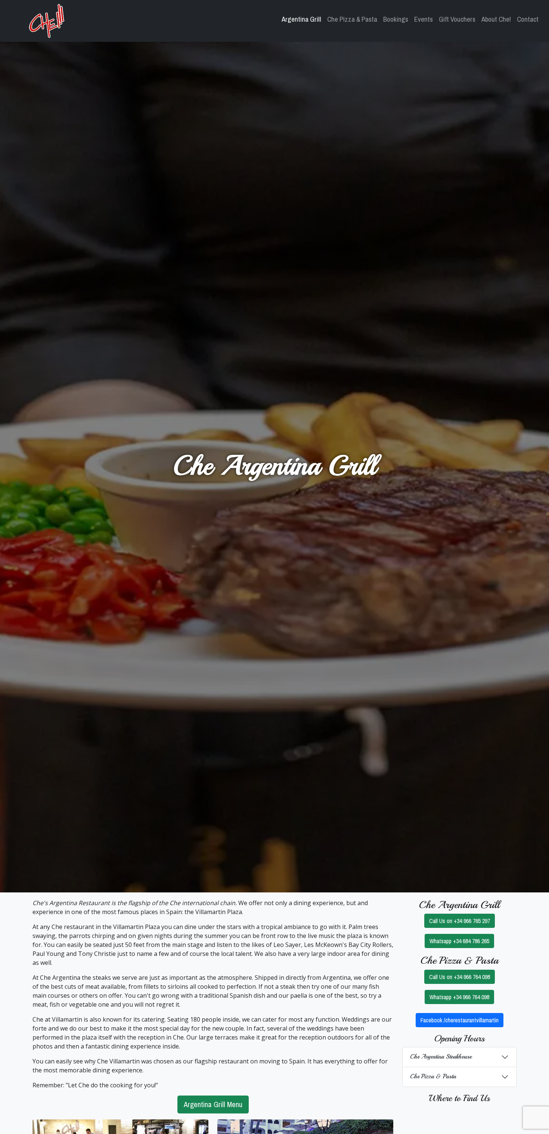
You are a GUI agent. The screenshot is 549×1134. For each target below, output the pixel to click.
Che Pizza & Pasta (352, 19)
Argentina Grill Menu (213, 1104)
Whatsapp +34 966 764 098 (459, 997)
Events (423, 19)
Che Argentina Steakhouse (441, 1056)
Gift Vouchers (457, 19)
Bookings (395, 19)
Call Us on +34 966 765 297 (459, 921)
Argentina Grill (301, 19)
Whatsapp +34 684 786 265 (459, 941)
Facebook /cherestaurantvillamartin (460, 1020)
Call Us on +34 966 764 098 (459, 977)
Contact (528, 19)
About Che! (496, 19)
